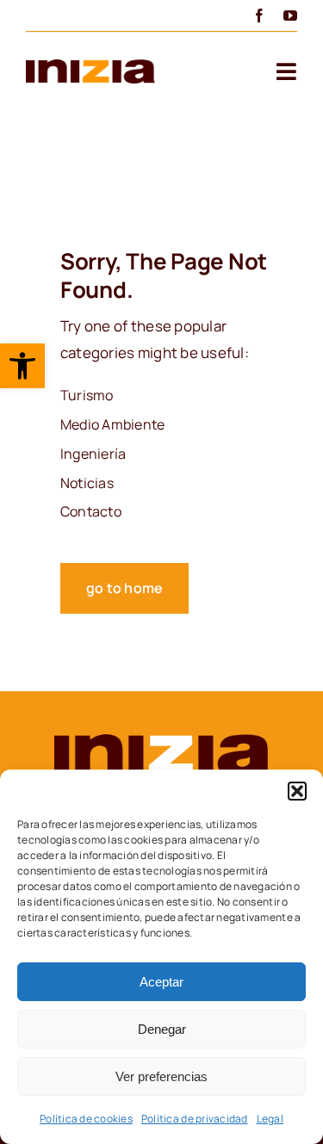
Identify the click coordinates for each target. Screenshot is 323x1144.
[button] (22, 365)
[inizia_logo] (90, 67)
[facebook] (259, 15)
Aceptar (161, 981)
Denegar (162, 1029)
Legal (270, 1118)
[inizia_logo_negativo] (162, 741)
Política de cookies (86, 1118)
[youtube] (290, 15)
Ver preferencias (161, 1076)
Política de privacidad (194, 1118)
